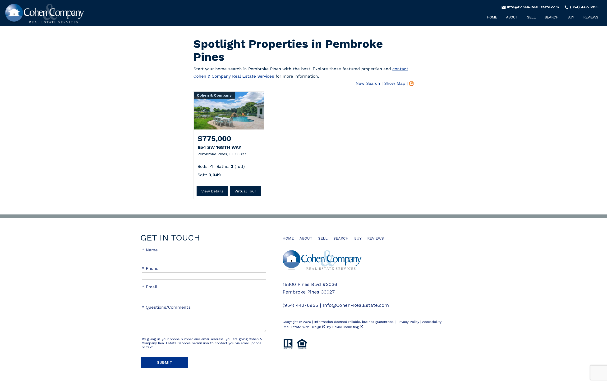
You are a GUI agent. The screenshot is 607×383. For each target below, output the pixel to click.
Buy (570, 17)
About (512, 17)
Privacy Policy (408, 322)
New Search (368, 83)
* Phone (150, 268)
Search (551, 17)
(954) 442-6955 (300, 305)
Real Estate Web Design (302, 327)
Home (492, 17)
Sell (531, 17)
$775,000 (214, 138)
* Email (149, 287)
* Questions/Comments (166, 307)
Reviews (590, 17)
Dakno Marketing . (348, 327)
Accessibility (431, 322)
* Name (150, 250)
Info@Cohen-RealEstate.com (356, 305)
